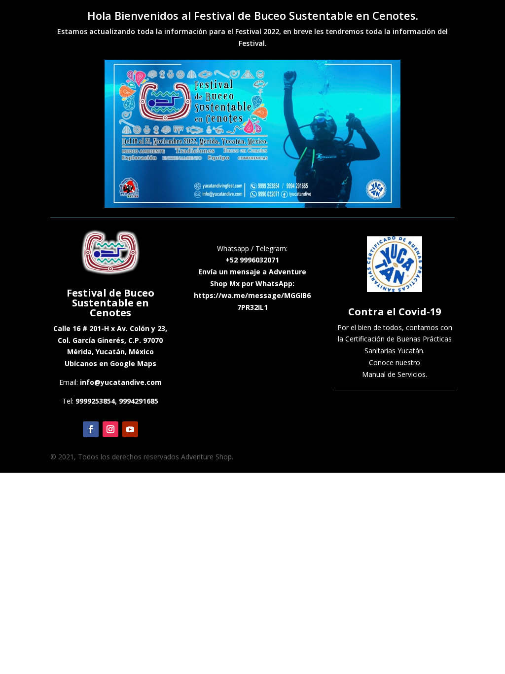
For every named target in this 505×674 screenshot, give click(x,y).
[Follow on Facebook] (91, 429)
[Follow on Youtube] (130, 429)
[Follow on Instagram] (110, 429)
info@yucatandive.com (121, 382)
